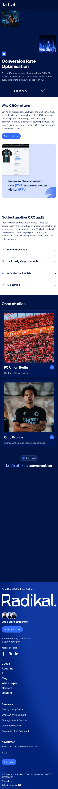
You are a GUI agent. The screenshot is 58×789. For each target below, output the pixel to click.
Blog (4, 678)
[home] (8, 5)
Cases (6, 663)
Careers (7, 688)
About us (7, 668)
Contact (7, 693)
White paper (9, 683)
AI (3, 673)
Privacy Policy (7, 781)
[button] (54, 4)
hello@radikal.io (9, 647)
